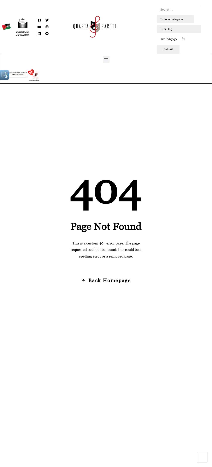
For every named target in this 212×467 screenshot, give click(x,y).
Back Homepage (109, 280)
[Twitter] (47, 20)
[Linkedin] (39, 33)
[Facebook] (39, 20)
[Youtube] (39, 27)
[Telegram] (47, 33)
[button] (106, 59)
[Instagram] (47, 27)
